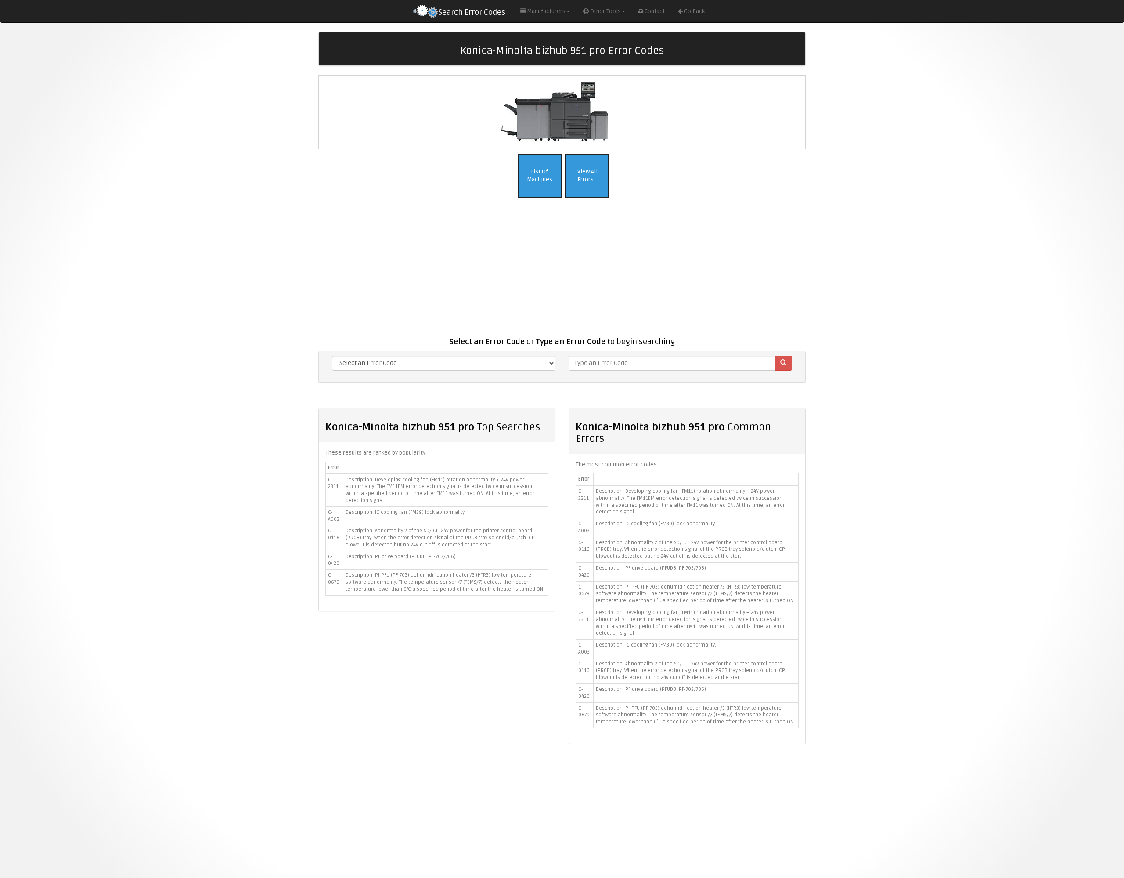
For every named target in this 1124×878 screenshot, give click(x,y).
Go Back (694, 11)
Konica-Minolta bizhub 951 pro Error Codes (562, 50)
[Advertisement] (562, 271)
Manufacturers (546, 11)
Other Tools (605, 11)
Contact (655, 11)
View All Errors (587, 176)
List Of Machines (539, 176)
